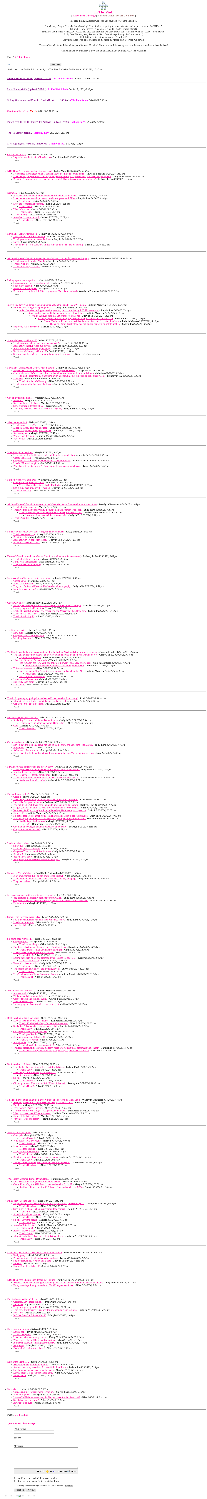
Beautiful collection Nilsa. (25, 963)
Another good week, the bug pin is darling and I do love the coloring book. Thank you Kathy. (58, 1282)
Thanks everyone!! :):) (24, 534)
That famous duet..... (17, 630)
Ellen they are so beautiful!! (26, 848)
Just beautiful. (20, 993)
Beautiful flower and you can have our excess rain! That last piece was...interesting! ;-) (54, 179)
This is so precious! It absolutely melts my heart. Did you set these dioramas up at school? (56, 1048)
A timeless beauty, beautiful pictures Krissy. (34, 1342)
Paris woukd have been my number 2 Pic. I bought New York (54, 665)
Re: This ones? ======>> (32, 676)
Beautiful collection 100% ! (26, 542)
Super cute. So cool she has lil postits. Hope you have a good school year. (48, 1203)
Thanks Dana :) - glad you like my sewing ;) (40, 949)
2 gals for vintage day (17, 843)
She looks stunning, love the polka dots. (32, 1260)
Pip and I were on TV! (18, 794)
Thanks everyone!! (22, 1334)
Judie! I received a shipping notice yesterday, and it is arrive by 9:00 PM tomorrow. (59, 310)
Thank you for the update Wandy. (29, 261)
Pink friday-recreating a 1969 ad (22, 1299)
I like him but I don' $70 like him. (29, 236)
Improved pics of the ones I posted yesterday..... (30, 578)
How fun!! (18, 1312)
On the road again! (16, 742)
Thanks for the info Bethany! (33, 381)
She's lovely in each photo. (26, 403)
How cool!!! (19, 813)
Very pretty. (18, 1345)
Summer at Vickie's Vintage (20, 873)
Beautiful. (18, 400)
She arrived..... (14, 1389)
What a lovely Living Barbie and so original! (34, 1340)
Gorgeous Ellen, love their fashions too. (32, 851)
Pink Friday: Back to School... (21, 1200)
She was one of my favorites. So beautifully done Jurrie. (40, 1367)
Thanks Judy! (25, 201)
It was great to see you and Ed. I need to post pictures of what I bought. (47, 605)
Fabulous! (18, 1304)
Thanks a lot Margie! (29, 944)
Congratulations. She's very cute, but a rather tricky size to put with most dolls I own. (53, 373)
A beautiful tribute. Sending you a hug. (31, 348)
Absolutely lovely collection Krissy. (30, 540)
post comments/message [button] (84, 15)
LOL (27, 824)
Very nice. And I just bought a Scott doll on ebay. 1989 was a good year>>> (49, 810)
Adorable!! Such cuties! (24, 1225)
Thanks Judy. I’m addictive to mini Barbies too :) (42, 723)
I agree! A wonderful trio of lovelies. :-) (32, 157)
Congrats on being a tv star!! (26, 829)
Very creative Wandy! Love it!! (28, 1108)
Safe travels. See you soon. (26, 750)
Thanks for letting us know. (26, 266)
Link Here (18, 378)
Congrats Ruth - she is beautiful (28, 703)
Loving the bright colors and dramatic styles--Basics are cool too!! (44, 958)
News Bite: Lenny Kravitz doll (22, 233)
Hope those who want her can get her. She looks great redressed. (44, 370)
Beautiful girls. (20, 537)
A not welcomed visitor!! (25, 772)
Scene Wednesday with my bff (22, 340)
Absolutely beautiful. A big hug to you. (32, 346)
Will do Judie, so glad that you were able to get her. (56, 315)
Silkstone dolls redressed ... (20, 939)
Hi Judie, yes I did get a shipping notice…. (33, 307)
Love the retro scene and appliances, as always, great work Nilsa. (44, 198)
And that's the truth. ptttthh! (32, 780)
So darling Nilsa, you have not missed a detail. (35, 1026)
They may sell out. (22, 881)
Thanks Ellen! (26, 955)
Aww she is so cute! (23, 1402)
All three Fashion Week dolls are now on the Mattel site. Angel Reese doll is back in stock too (52, 504)
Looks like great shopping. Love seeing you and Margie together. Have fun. (49, 611)
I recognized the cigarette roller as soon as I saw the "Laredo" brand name (48, 173)
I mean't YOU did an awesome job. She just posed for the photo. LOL (46, 1397)
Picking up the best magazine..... (22, 280)
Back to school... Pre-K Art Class (23, 1018)
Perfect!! (17, 1263)
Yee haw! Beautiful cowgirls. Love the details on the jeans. (41, 1162)
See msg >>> (25, 1075)
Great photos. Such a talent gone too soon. (33, 1370)
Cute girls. (18, 1135)
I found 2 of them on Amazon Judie (30, 660)
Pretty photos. (20, 903)
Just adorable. (19, 1042)
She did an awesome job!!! (26, 1400)
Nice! (16, 242)
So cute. (17, 1078)
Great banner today (16, 154)
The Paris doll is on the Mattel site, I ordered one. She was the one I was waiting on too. (55, 654)
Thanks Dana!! (26, 1086)
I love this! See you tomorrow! (28, 802)
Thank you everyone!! (24, 425)
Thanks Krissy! (20, 214)
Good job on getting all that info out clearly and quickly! (40, 826)
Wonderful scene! (21, 209)
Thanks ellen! (25, 206)
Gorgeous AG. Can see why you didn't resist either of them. (41, 460)
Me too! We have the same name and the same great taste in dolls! (50, 512)
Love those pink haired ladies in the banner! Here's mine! (34, 1252)
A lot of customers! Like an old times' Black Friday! (38, 876)
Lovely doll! (19, 1332)
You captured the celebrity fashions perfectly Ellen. (37, 897)
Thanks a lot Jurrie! (28, 1039)
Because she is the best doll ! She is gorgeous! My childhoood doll (45, 291)
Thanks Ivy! (25, 1211)
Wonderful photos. (22, 1394)
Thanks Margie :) (27, 728)
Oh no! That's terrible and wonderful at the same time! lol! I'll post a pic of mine (82, 321)
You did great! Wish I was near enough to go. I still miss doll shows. (45, 805)
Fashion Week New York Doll (22, 479)
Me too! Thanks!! (27, 1149)
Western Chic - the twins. (19, 1132)
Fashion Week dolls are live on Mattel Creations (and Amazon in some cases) (44, 556)
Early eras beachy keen (18, 1329)
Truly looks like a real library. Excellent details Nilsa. (38, 1067)
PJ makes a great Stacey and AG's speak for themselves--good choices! (47, 466)
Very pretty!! (19, 438)
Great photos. (19, 581)
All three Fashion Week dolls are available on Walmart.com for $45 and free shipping (48, 258)
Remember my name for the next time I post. (38, 1481)
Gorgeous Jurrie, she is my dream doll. (31, 283)
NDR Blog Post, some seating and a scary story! (30, 766)
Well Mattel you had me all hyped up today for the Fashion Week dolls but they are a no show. (52, 652)
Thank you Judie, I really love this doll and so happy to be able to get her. (85, 324)
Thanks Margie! (27, 1080)
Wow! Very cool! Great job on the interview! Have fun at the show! (45, 799)
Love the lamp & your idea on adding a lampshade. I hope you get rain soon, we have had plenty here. (62, 176)
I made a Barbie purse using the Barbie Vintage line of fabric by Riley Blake (43, 1099)
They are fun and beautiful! (26, 1151)
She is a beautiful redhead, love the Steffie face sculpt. (39, 919)
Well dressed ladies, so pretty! (27, 996)
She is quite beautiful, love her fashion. (32, 488)
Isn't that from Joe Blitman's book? (29, 1315)
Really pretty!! (20, 1255)
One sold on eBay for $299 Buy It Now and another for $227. (43, 1184)
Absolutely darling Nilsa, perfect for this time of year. (38, 1236)
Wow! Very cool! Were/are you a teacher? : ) (34, 1072)
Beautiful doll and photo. (25, 288)
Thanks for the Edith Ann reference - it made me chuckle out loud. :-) (46, 777)
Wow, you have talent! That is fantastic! (32, 1113)
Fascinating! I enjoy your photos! (29, 1348)
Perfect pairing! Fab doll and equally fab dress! (35, 1258)
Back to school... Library (19, 1064)
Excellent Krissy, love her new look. (30, 427)
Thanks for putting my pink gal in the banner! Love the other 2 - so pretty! (42, 698)
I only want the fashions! (25, 561)
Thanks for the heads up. (25, 507)
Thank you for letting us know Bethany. (32, 239)
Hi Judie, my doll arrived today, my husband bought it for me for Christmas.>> (75, 318)
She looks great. (21, 433)
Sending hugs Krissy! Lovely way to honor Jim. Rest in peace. (43, 354)
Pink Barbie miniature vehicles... (22, 717)
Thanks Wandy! (21, 264)
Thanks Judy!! (26, 966)
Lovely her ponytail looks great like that (32, 430)
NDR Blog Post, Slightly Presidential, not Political (31, 1280)
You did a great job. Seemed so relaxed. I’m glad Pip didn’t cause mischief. (49, 818)
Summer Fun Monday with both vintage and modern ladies (35, 531)
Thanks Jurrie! (26, 212)
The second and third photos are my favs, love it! (36, 968)
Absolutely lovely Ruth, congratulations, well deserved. (39, 701)
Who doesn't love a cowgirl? (27, 1140)
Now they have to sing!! (25, 589)
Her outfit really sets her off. (26, 1266)
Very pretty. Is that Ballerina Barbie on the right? (36, 859)
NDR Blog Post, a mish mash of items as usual (29, 171)
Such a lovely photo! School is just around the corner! (39, 1209)
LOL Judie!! (19, 684)
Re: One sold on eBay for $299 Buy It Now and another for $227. (51, 1187)
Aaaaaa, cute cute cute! (24, 1230)
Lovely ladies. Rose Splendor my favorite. (33, 952)
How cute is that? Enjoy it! (26, 1116)
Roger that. (30, 673)
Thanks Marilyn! (27, 1143)
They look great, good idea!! (27, 1307)
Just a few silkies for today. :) (21, 990)
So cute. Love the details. (25, 1219)
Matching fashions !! (23, 638)
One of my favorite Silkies (19, 397)
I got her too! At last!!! (30, 657)
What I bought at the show (20, 452)
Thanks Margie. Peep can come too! (36, 1045)
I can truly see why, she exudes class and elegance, (37, 408)
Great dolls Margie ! (23, 458)
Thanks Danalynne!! (29, 1165)
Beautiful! (18, 854)
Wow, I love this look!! (24, 436)
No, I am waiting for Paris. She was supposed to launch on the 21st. (52, 671)
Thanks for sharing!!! (23, 616)
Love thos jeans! (21, 1146)
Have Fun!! (18, 747)
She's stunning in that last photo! (28, 406)
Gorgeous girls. (20, 941)
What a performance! (23, 583)
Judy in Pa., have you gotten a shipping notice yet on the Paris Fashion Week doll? (46, 305)
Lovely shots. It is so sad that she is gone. (33, 1372)
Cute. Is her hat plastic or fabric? (28, 482)
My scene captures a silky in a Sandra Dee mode (30, 895)
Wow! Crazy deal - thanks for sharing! (31, 775)
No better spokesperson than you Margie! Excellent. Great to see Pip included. (50, 815)
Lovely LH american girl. (25, 463)
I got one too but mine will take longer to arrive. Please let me (55, 313)
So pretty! (18, 846)
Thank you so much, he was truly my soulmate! (36, 343)
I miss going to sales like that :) (28, 608)
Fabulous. (18, 1105)
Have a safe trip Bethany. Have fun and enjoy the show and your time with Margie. (53, 745)
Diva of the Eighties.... (18, 1362)
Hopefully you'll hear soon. (26, 326)
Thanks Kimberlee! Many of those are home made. (43, 1023)
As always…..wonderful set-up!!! (29, 1037)
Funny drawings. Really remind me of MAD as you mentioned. (43, 1285)
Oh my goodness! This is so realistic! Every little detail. (39, 1083)
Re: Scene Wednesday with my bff (30, 351)
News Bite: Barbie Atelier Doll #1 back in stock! (30, 367)
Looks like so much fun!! (25, 613)
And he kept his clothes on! (32, 821)
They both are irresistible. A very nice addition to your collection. (44, 455)
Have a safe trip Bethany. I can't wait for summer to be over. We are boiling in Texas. (53, 753)
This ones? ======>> (24, 668)
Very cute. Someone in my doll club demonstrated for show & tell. (45, 195)
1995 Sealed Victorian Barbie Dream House (28, 1179)
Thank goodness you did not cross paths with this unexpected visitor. (46, 769)
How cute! (18, 633)
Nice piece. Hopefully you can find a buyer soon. (36, 1181)
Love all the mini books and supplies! (31, 1020)
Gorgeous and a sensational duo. (28, 635)
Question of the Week (17, 111)
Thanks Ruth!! (26, 1154)
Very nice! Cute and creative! (27, 1118)
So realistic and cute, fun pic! (27, 1214)
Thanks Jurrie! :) (27, 971)
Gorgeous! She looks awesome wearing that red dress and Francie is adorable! (50, 900)
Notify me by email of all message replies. (37, 1478)
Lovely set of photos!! (23, 922)
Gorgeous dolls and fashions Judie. (30, 998)
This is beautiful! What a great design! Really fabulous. (39, 1110)
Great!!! (17, 796)
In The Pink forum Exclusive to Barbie (115, 15)
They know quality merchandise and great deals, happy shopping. (44, 878)
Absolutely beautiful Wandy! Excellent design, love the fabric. (43, 1102)
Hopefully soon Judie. (23, 682)
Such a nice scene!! (22, 285)
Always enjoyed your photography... (30, 1364)
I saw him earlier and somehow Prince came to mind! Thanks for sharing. (48, 244)
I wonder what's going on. (25, 679)
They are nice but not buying (27, 564)
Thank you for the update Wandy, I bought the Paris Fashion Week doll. (47, 509)
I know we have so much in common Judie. (46, 515)
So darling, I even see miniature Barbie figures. (35, 720)
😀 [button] (47, 1471)
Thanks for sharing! (22, 490)
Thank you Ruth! (27, 1034)
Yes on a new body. (22, 856)
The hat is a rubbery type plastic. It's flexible (40, 485)
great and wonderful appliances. (28, 203)
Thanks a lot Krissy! (29, 960)
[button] (38, 1471)
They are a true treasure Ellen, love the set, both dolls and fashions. (45, 1310)
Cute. (15, 725)
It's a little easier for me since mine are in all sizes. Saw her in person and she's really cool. (62, 376)
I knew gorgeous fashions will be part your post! (36, 1004)
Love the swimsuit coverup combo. (30, 1337)
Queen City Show (16, 602)
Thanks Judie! (26, 977)
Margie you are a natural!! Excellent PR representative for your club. (46, 807)
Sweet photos (19, 1375)
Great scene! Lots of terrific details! (30, 1031)
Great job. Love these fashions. (28, 1301)
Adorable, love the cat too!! (26, 217)
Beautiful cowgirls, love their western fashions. (35, 1157)
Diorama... (12, 193)
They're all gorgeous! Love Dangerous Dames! (35, 974)
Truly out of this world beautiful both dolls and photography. (42, 586)
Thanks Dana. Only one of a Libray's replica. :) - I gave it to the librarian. (54, 1050)
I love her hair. (20, 925)
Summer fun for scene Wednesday (23, 917)
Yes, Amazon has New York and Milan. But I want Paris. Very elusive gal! (55, 663)
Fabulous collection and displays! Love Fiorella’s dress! (39, 947)
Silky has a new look (17, 422)
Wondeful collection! (23, 1001)
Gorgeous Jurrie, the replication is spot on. (33, 1392)
